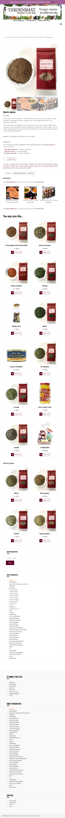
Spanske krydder (13, 601)
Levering (11, 688)
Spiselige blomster (14, 609)
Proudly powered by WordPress (11, 816)
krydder (31, 166)
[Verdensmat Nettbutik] (32, 11)
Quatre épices (15, 168)
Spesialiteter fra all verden (16, 37)
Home (6, 37)
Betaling (11, 682)
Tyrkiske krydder (13, 593)
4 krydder (55, 164)
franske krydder (24, 166)
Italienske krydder (14, 599)
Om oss (11, 804)
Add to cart (12, 159)
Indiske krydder (13, 591)
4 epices (40, 164)
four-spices (6, 166)
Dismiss (52, 2)
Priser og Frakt (13, 692)
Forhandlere (12, 686)
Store (10, 695)
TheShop (29, 816)
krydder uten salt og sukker (40, 166)
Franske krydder (39, 37)
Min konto (12, 690)
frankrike (12, 166)
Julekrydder (12, 607)
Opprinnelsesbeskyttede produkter (18, 584)
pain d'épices (6, 168)
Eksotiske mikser (13, 595)
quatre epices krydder (25, 168)
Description (8, 173)
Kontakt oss (12, 803)
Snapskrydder (13, 603)
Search (10, 563)
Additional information (20, 173)
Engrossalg (12, 684)
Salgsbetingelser (14, 693)
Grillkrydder (12, 588)
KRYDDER (31, 164)
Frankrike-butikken (29, 37)
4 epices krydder (47, 164)
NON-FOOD (12, 658)
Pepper (11, 605)
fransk (17, 166)
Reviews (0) (31, 173)
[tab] (8, 173)
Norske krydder (13, 590)
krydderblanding (53, 166)
